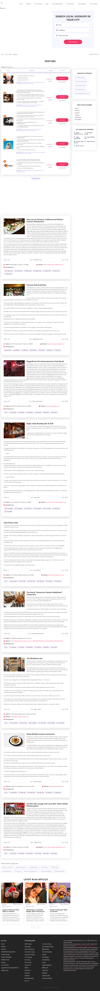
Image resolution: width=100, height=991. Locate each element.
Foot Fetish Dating (30, 952)
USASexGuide (46, 975)
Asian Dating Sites (20, 867)
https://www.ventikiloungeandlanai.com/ (54, 847)
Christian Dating (46, 944)
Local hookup (93, 4)
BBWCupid (45, 968)
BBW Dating (45, 949)
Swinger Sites (4, 970)
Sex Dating (27, 960)
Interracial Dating (29, 949)
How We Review (5, 954)
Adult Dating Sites (47, 952)
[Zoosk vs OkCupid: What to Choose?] (59, 893)
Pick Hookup (70, 4)
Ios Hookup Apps (33, 867)
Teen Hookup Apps (80, 85)
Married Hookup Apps (81, 81)
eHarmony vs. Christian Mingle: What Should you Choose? (35, 910)
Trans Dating (28, 957)
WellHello (44, 973)
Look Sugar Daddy (57, 4)
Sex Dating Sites (7, 871)
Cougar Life (28, 965)
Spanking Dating (29, 978)
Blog (47, 4)
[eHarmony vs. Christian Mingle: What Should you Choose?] (36, 893)
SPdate (26, 968)
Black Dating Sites (59, 871)
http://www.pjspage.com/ (53, 406)
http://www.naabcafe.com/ (56, 786)
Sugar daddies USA (90, 137)
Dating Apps (45, 957)
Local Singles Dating (47, 946)
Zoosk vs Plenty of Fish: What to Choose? (10, 910)
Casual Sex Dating (29, 954)
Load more (35, 178)
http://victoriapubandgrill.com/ (55, 344)
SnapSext (27, 973)
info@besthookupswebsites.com (85, 946)
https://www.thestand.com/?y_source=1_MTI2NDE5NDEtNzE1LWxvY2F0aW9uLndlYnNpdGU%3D (37, 641)
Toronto (77, 112)
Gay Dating (28, 946)
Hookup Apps (81, 4)
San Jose (77, 110)
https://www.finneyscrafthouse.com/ (53, 264)
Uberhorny (45, 970)
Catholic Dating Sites (46, 871)
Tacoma (77, 115)
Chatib (44, 962)
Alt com (27, 981)
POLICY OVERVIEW (6, 957)
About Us (3, 949)
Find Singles (73, 42)
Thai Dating (17, 871)
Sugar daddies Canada (78, 133)
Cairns (77, 108)
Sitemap (3, 962)
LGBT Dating (28, 944)
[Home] (1, 2)
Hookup (44, 954)
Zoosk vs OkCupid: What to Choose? (58, 910)
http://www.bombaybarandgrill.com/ (56, 502)
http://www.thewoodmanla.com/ (20, 716)
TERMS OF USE (5, 960)
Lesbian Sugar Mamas (79, 142)
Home (21, 4)
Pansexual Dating (47, 978)
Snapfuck (27, 975)
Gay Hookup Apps (80, 89)
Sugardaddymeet (47, 965)
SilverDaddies (46, 960)
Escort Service (38, 4)
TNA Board (28, 970)
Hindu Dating (54, 867)
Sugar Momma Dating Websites (10, 968)
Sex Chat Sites (5, 965)
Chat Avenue (28, 962)
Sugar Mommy (91, 141)
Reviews (28, 4)
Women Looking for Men (30, 871)
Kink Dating (44, 867)
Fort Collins (78, 119)
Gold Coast (78, 117)
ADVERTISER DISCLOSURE (8, 952)
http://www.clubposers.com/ (56, 575)
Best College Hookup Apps (82, 93)
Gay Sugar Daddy (88, 133)
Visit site (62, 78)
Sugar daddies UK (77, 137)
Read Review (62, 82)
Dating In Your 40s (7, 867)
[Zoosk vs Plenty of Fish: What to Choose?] (12, 893)
